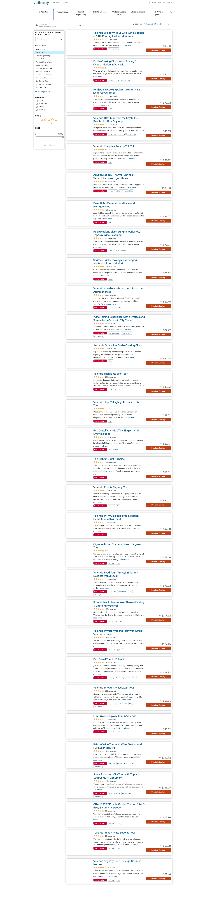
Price (163, 24)
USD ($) (55, 3)
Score (157, 24)
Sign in (169, 3)
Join (164, 3)
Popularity (150, 24)
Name (169, 24)
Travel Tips (156, 3)
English (64, 3)
